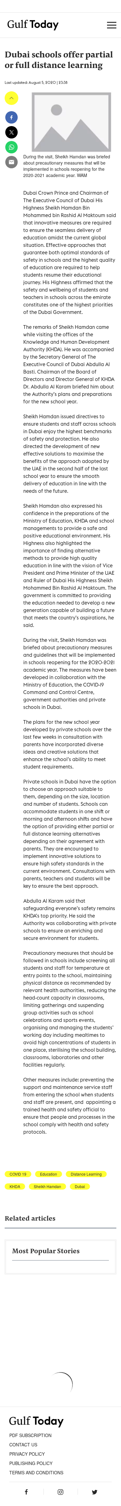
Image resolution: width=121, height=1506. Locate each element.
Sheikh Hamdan (47, 1186)
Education (48, 1174)
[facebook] (11, 117)
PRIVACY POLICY (27, 1454)
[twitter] (11, 132)
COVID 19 (18, 1174)
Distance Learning (86, 1174)
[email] (11, 162)
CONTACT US (23, 1444)
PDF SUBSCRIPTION (30, 1435)
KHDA (15, 1186)
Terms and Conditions (36, 1472)
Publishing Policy (30, 1463)
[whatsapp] (11, 147)
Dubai (80, 1186)
